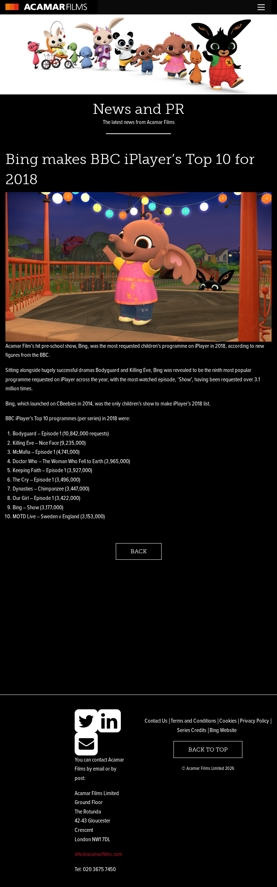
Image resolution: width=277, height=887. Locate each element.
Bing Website (223, 730)
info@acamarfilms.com (98, 854)
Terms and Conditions (193, 721)
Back (139, 551)
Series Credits (191, 730)
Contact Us (156, 721)
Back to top (208, 749)
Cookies (228, 721)
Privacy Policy (254, 721)
